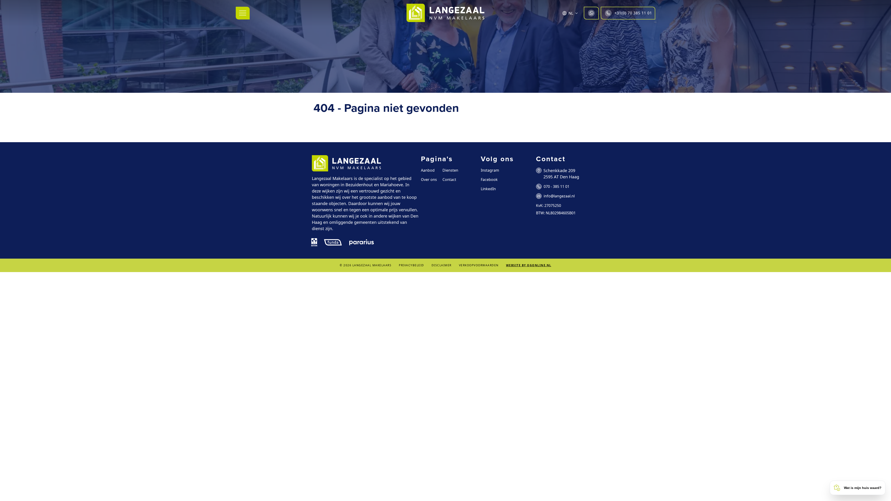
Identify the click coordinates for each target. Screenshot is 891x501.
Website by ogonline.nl (528, 265)
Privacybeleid (411, 265)
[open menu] (243, 13)
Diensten (450, 170)
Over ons (429, 179)
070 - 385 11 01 (556, 186)
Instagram (490, 170)
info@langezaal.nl (559, 196)
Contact (449, 179)
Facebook (489, 179)
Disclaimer (442, 265)
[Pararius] (361, 242)
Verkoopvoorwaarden (479, 265)
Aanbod (428, 170)
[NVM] (314, 242)
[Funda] (333, 242)
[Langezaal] (445, 13)
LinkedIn (488, 188)
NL (570, 13)
